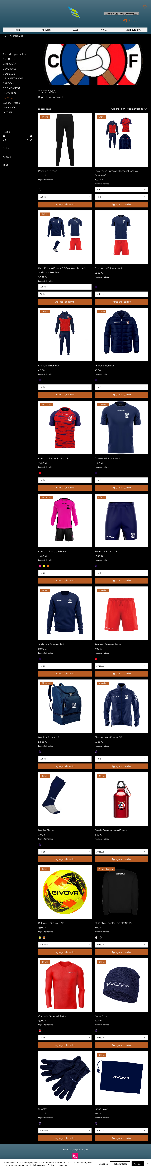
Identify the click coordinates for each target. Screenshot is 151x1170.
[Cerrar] (147, 1163)
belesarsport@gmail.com (75, 1149)
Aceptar (137, 1163)
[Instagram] (75, 1156)
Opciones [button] (103, 1163)
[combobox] (65, 197)
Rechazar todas (120, 1163)
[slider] (4, 136)
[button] (75, 30)
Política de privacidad (57, 1165)
